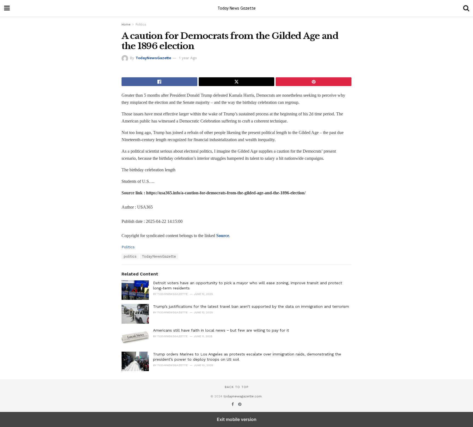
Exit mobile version (236, 419)
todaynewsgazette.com (242, 396)
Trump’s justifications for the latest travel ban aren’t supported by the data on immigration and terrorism (251, 306)
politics (130, 256)
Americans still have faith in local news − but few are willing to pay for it (221, 330)
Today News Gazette (237, 8)
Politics (140, 24)
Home (126, 24)
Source (222, 235)
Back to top (236, 387)
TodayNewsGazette (153, 58)
